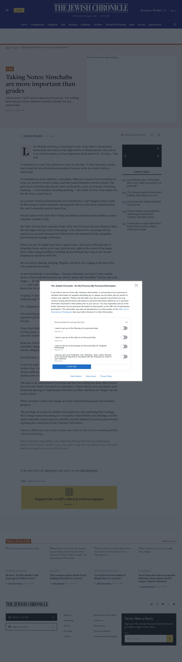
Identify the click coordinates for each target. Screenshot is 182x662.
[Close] (137, 286)
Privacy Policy (106, 376)
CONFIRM (72, 367)
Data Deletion (76, 376)
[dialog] (91, 331)
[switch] (124, 328)
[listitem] (91, 322)
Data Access (91, 376)
